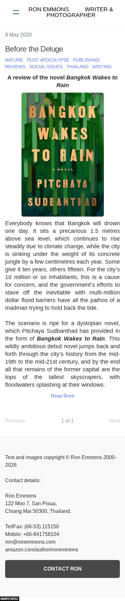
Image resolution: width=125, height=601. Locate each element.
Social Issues (46, 66)
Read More (62, 396)
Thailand (77, 66)
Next (114, 421)
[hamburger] (16, 12)
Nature (14, 59)
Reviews (15, 66)
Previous (15, 421)
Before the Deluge (34, 49)
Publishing (86, 59)
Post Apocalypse (48, 59)
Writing (102, 66)
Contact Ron (63, 569)
